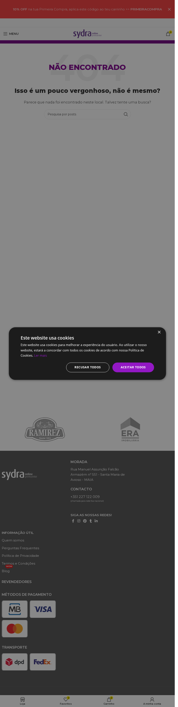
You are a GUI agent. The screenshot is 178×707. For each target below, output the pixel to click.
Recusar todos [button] (87, 367)
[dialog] (87, 353)
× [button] (159, 332)
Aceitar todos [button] (133, 367)
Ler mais (40, 355)
